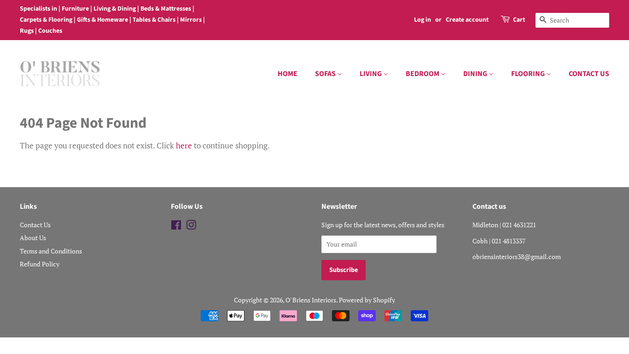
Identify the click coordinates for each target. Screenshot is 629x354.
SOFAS (326, 74)
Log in (422, 19)
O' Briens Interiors (310, 299)
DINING (476, 74)
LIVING (371, 74)
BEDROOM (423, 74)
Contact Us (35, 224)
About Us (33, 237)
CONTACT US (589, 74)
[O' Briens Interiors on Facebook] (176, 226)
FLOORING (528, 74)
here (184, 145)
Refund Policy (39, 264)
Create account (467, 19)
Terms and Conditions (51, 251)
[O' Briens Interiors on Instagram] (191, 226)
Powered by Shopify (367, 299)
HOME (287, 74)
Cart (519, 19)
